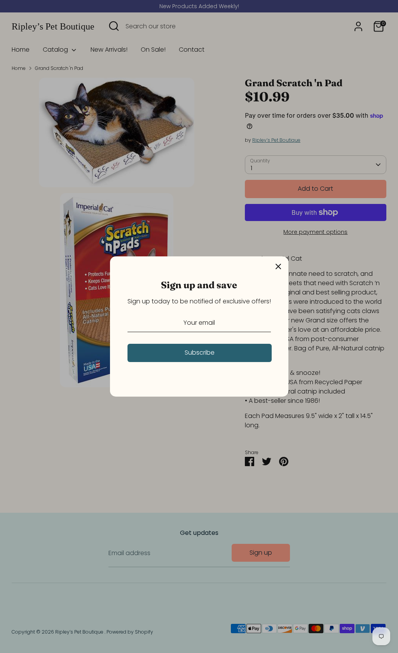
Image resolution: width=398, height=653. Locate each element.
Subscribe (200, 352)
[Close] (278, 266)
